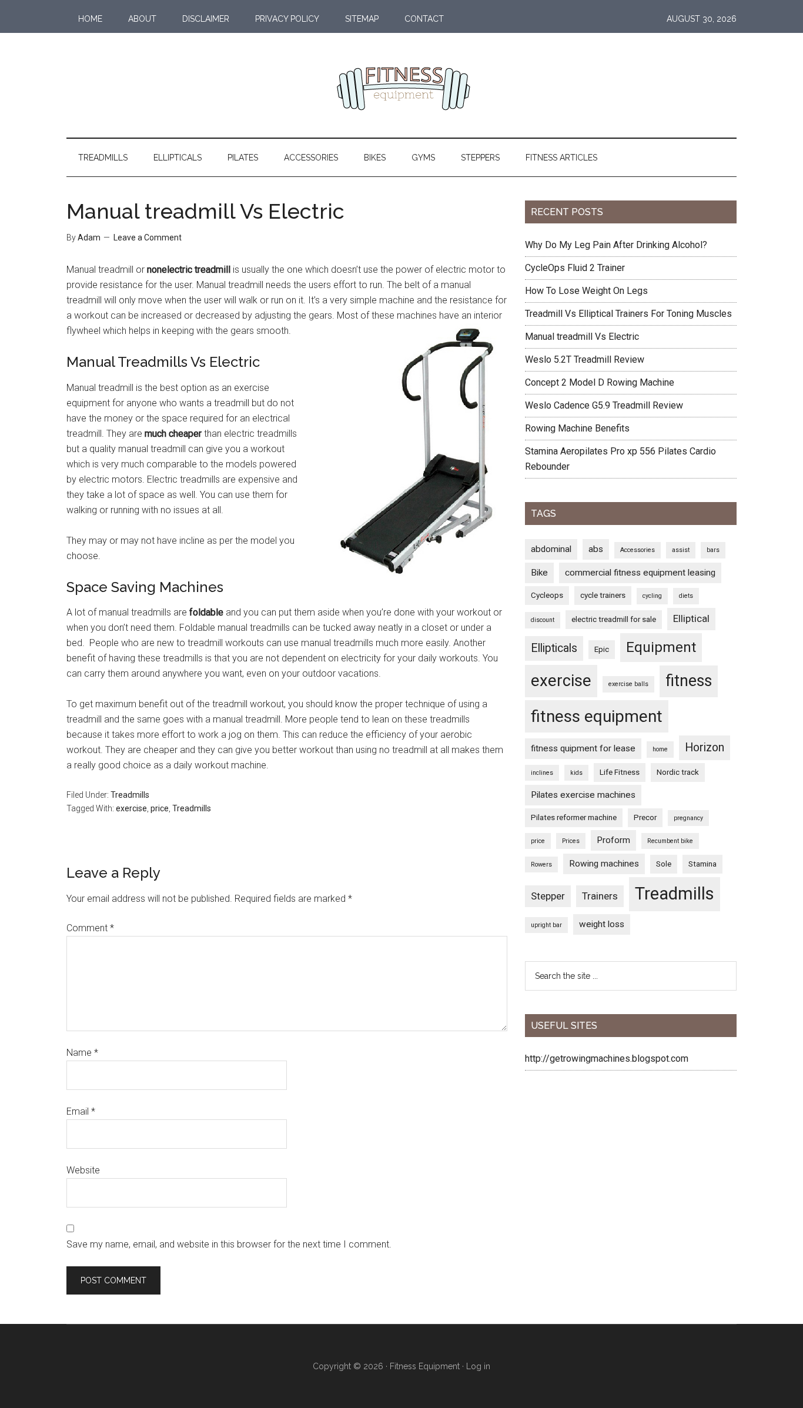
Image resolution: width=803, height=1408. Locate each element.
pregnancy (688, 818)
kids (576, 773)
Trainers (600, 896)
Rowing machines (604, 863)
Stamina (702, 863)
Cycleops (547, 595)
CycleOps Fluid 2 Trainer (575, 267)
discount (542, 620)
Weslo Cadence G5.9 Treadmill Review (604, 405)
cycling (652, 596)
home (660, 749)
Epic (601, 649)
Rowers (541, 864)
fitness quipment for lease (583, 748)
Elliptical (691, 618)
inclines (542, 773)
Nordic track (678, 772)
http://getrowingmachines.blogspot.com (606, 1058)
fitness (688, 680)
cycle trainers (602, 595)
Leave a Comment (147, 237)
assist (681, 550)
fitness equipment (597, 716)
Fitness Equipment (425, 1366)
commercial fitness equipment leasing (640, 572)
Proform (613, 840)
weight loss (601, 924)
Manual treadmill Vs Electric (582, 336)
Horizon (704, 747)
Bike (539, 572)
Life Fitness (620, 772)
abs (595, 549)
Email (80, 1111)
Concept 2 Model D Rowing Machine (599, 382)
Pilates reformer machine (574, 817)
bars (713, 550)
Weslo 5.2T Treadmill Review (584, 359)
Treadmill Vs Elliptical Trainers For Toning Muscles (628, 313)
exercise (131, 808)
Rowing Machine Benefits (577, 428)
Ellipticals (554, 648)
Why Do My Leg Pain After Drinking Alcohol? (616, 244)
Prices (571, 841)
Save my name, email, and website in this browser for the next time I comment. (229, 1244)
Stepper (548, 896)
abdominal (551, 549)
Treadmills (130, 795)
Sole (663, 863)
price (159, 808)
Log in (478, 1366)
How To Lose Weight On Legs (586, 290)
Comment (90, 928)
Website (83, 1170)
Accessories (637, 550)
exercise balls (628, 684)
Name (82, 1052)
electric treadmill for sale (613, 619)
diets (686, 596)
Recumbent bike (670, 841)
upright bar (546, 925)
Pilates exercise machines (583, 795)
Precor (645, 817)
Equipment (661, 647)
